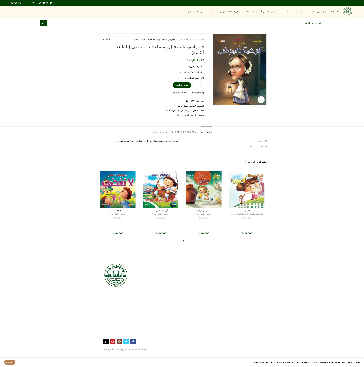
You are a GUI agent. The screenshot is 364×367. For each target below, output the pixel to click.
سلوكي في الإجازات (203, 210)
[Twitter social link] (51, 3)
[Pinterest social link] (188, 115)
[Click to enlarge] (261, 99)
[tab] (206, 131)
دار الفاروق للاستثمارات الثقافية (177, 110)
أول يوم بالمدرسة (160, 210)
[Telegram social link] (178, 115)
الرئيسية (200, 39)
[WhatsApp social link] (181, 115)
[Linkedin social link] (185, 115)
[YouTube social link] (44, 3)
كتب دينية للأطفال (256, 214)
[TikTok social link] (40, 3)
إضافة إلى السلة (181, 85)
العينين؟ (246, 210)
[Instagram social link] (47, 3)
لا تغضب (117, 210)
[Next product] (103, 39)
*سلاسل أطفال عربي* (186, 39)
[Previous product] (109, 39)
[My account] (33, 3)
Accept (9, 362)
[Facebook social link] (54, 3)
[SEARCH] (43, 23)
